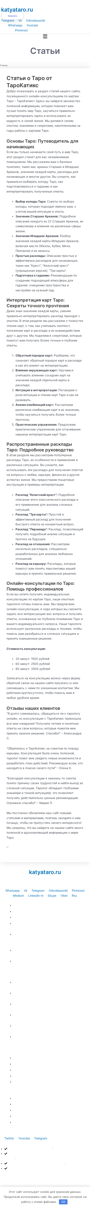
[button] (45, 36)
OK (63, 1202)
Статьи (3, 65)
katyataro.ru (17, 9)
